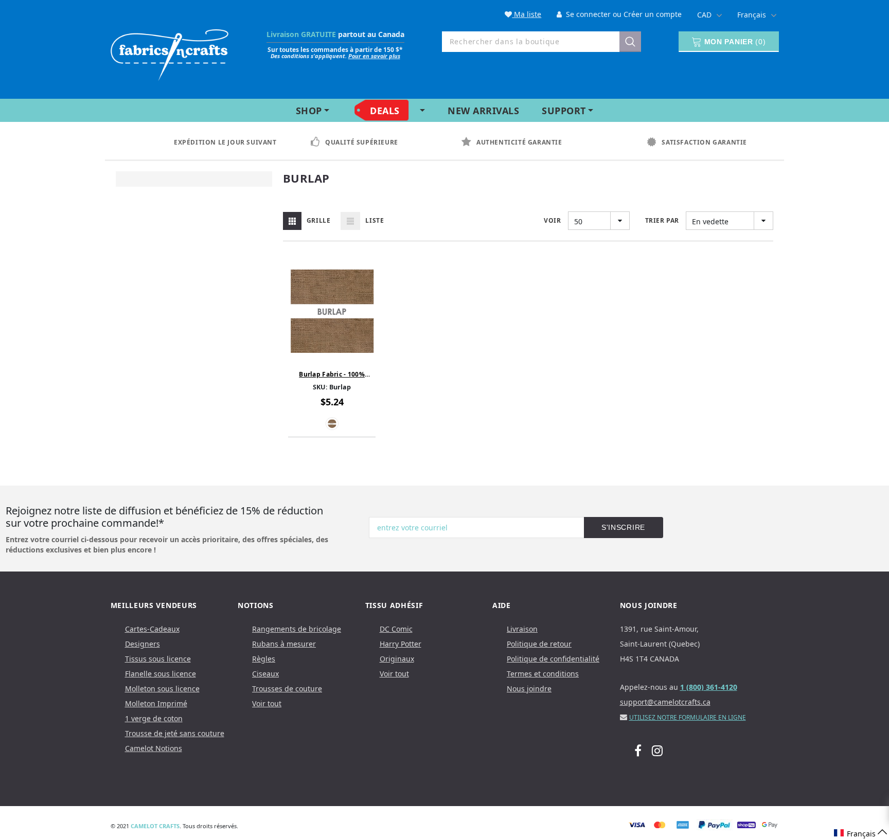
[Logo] (170, 53)
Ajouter (331, 356)
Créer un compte (653, 14)
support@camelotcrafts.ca (665, 702)
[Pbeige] (332, 424)
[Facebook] (638, 750)
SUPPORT (564, 110)
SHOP (309, 110)
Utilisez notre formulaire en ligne (687, 717)
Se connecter (587, 14)
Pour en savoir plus (374, 56)
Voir (552, 220)
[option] (217, 142)
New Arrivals (483, 110)
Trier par (662, 220)
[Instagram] (657, 750)
